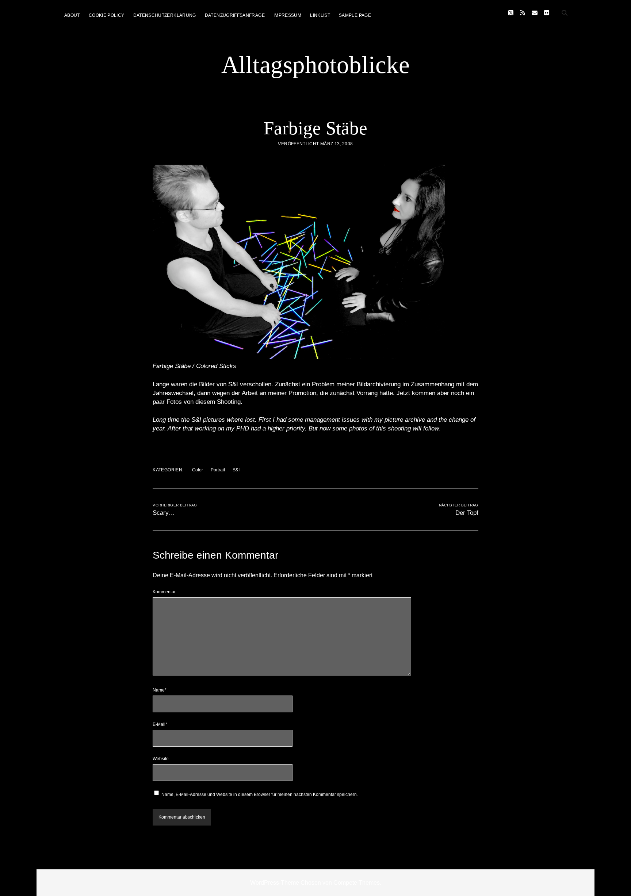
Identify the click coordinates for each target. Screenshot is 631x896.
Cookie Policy (107, 15)
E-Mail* (160, 724)
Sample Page (355, 15)
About (72, 15)
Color (197, 469)
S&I (236, 469)
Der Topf (466, 512)
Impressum (287, 15)
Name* (160, 690)
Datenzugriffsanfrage (235, 15)
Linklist (320, 15)
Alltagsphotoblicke (315, 64)
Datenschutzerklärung (164, 15)
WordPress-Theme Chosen (285, 883)
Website (161, 758)
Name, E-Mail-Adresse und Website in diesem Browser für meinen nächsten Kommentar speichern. (259, 794)
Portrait (218, 469)
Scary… (164, 512)
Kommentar (164, 591)
